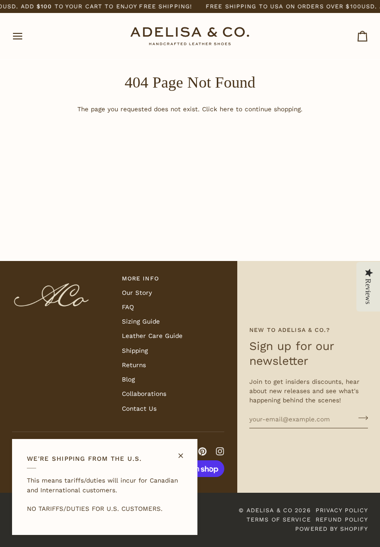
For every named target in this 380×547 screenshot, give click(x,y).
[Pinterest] (202, 451)
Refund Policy (342, 519)
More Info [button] (140, 278)
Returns (134, 365)
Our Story (137, 292)
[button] (63, 276)
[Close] (184, 451)
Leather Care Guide (152, 335)
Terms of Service (279, 519)
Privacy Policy (342, 510)
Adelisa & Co (270, 510)
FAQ (128, 307)
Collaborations (144, 393)
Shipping (135, 350)
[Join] (360, 417)
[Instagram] (220, 451)
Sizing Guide (141, 321)
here (227, 109)
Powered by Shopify (331, 528)
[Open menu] (26, 36)
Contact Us (139, 408)
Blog (128, 379)
